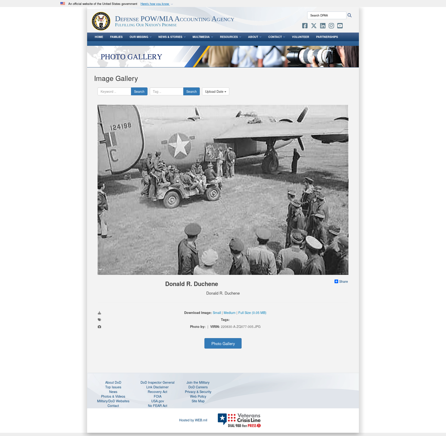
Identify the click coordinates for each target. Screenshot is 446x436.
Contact (275, 37)
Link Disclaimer (157, 387)
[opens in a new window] (305, 26)
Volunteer (300, 37)
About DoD (113, 382)
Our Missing (139, 37)
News (113, 391)
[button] (157, 3)
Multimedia (201, 37)
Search (139, 91)
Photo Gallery (223, 343)
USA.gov (157, 401)
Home (99, 37)
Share (343, 281)
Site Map (198, 401)
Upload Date (214, 91)
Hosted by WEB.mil (193, 420)
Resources (229, 37)
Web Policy (198, 396)
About (253, 37)
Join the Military (198, 382)
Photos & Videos (113, 396)
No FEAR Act (157, 405)
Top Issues (113, 387)
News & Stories (170, 37)
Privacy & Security (198, 391)
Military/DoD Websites (113, 401)
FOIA (157, 396)
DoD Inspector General (157, 382)
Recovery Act (157, 391)
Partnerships (327, 37)
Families (116, 37)
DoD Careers (198, 387)
